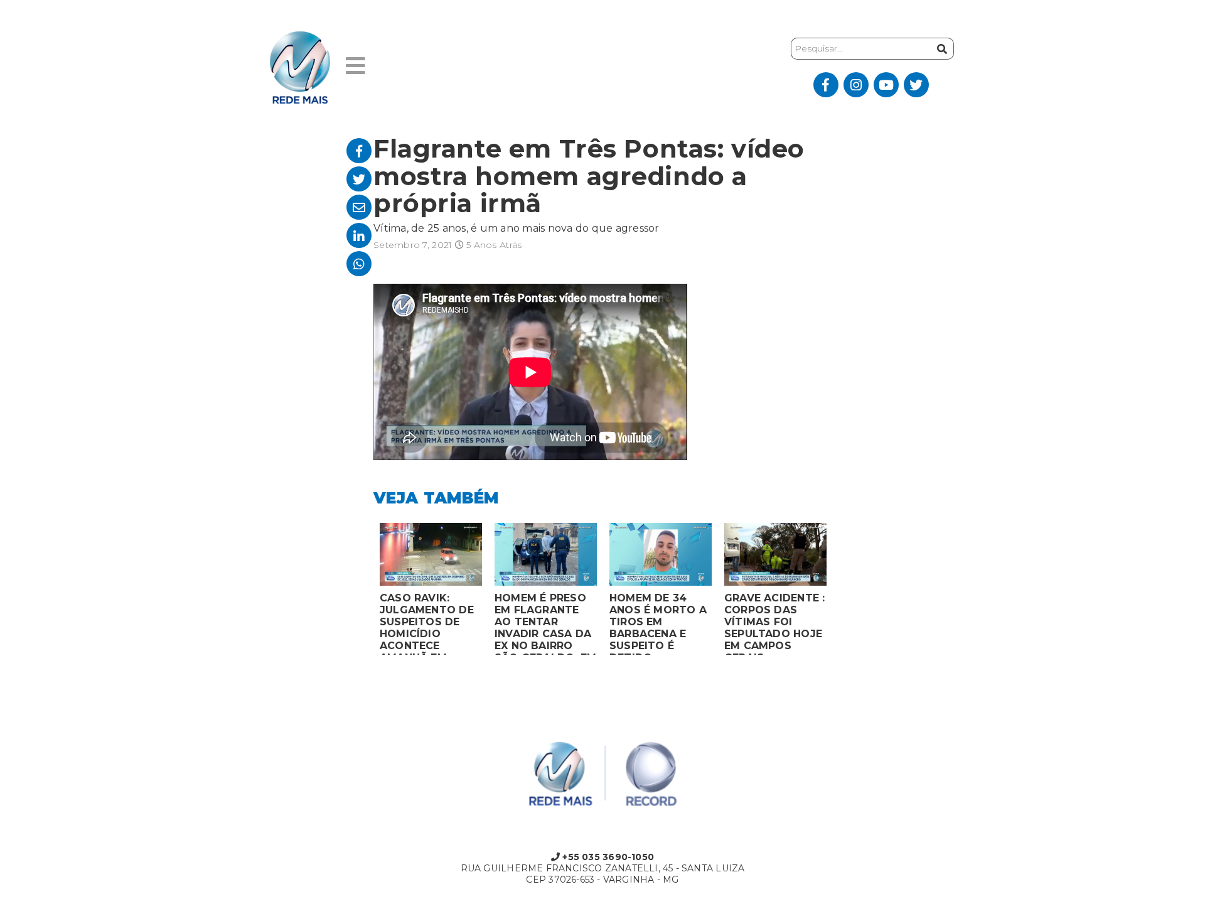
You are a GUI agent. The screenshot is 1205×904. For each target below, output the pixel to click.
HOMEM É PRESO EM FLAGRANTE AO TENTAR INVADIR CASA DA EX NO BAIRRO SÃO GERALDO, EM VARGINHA (545, 623)
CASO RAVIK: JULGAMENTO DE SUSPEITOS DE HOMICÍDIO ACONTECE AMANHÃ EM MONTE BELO (427, 623)
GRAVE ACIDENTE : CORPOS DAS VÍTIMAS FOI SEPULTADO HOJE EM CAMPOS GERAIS (774, 623)
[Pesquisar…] (940, 49)
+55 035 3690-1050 (607, 857)
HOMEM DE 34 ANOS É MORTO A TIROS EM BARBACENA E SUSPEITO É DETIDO (658, 623)
